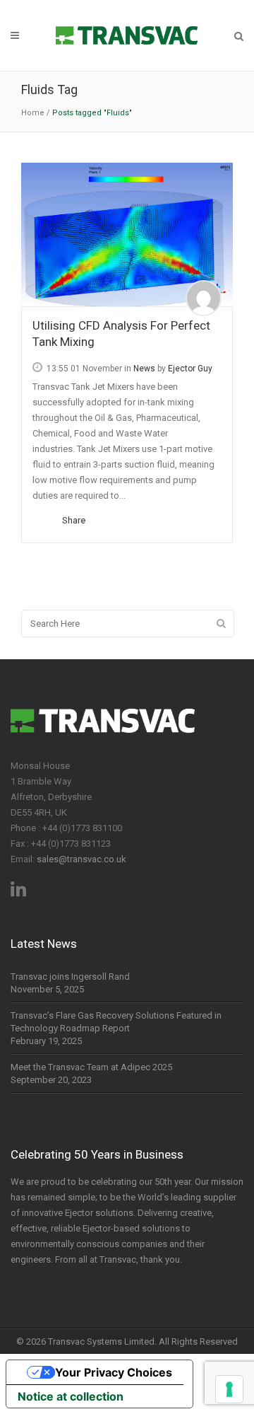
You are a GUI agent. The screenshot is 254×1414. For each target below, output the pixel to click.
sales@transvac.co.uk (81, 859)
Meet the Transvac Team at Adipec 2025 (91, 1067)
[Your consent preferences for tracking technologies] (229, 1389)
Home (32, 112)
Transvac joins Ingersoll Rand (70, 976)
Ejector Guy (190, 368)
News (144, 368)
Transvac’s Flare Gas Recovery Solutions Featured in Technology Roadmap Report (116, 1021)
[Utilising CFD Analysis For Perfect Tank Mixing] (127, 235)
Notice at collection (70, 1396)
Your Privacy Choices (113, 1372)
